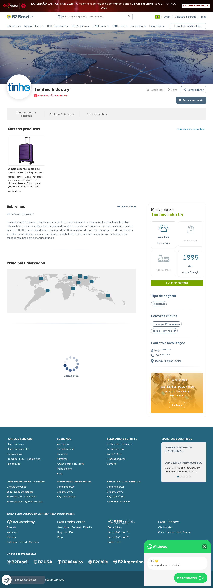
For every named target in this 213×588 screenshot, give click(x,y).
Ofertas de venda (16, 486)
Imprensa (62, 454)
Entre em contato (177, 283)
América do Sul (47, 291)
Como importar (65, 486)
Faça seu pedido (66, 496)
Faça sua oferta (115, 496)
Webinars (12, 532)
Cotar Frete (114, 542)
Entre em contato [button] (96, 114)
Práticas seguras (116, 459)
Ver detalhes (14, 191)
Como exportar (115, 486)
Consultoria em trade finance (174, 532)
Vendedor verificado (118, 501)
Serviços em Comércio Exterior (74, 527)
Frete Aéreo (115, 527)
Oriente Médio (78, 283)
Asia (85, 278)
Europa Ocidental (69, 278)
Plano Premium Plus (18, 449)
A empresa (63, 444)
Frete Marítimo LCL (119, 532)
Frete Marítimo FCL (119, 537)
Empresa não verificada (53, 95)
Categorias (13, 25)
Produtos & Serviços (61, 114)
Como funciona (65, 449)
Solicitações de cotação (20, 491)
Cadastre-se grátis (185, 16)
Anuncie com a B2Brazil (70, 464)
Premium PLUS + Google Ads (23, 459)
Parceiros (62, 459)
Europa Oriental (79, 277)
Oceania (108, 296)
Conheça (177, 405)
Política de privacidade (120, 444)
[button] (20, 16)
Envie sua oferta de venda (21, 496)
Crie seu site (14, 464)
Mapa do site (64, 468)
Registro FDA (65, 532)
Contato (111, 464)
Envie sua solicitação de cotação (25, 501)
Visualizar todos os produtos (190, 129)
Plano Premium (15, 444)
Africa (73, 289)
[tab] (178, 477)
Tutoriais (11, 527)
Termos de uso (115, 449)
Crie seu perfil (65, 491)
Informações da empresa (26, 114)
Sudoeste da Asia (91, 282)
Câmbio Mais (165, 527)
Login (167, 16)
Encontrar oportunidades (188, 25)
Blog (203, 16)
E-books (11, 537)
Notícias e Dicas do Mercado (23, 542)
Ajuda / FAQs (114, 454)
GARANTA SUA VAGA (195, 5)
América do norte (41, 279)
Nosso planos (14, 454)
